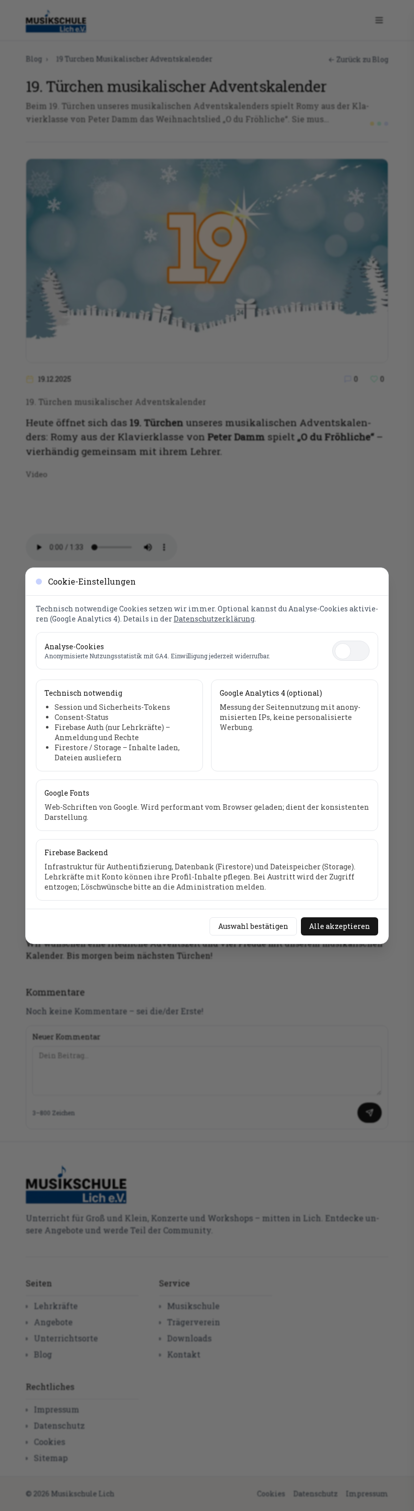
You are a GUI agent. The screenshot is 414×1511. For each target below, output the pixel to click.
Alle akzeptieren (339, 926)
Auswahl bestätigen (253, 926)
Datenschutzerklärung (214, 618)
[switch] (351, 651)
